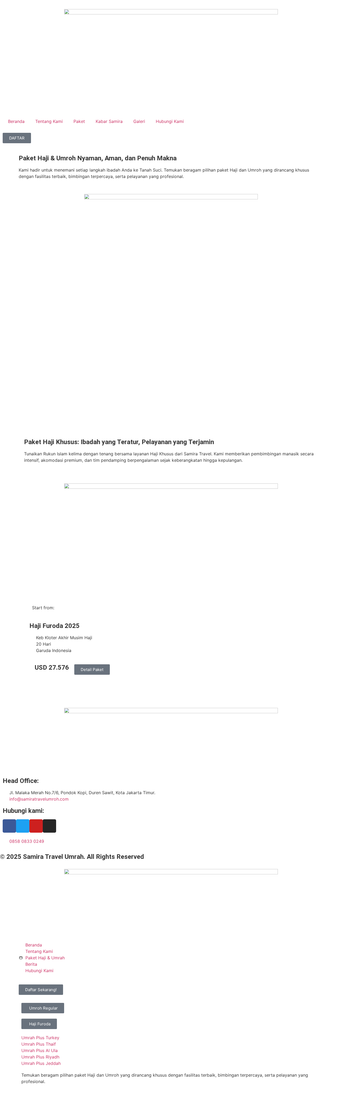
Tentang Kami (49, 121)
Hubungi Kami (170, 121)
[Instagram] (49, 826)
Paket (79, 121)
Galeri (139, 121)
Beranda (16, 121)
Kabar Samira (109, 121)
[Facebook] (9, 826)
